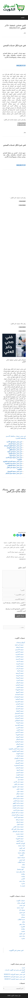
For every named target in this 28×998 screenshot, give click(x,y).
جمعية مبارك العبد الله (17, 829)
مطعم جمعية (21, 853)
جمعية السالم (20, 739)
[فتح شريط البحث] (2, 17)
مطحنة (23, 874)
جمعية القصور (20, 760)
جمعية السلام (20, 682)
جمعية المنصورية (19, 765)
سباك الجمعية (15, 545)
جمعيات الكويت (12, 542)
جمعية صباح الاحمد (18, 810)
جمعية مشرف (20, 834)
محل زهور (22, 924)
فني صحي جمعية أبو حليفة (14, 451)
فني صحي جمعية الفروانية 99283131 (14, 974)
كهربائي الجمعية (20, 843)
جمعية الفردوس (19, 716)
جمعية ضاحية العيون (18, 805)
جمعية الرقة (20, 671)
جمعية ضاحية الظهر (18, 803)
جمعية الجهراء (20, 734)
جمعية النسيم (20, 772)
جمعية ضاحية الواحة (18, 808)
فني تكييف (22, 848)
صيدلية (23, 917)
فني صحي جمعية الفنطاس (14, 465)
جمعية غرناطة (20, 819)
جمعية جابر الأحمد (19, 782)
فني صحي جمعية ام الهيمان (14, 447)
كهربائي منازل (21, 903)
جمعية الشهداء (20, 689)
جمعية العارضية (19, 701)
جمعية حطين (20, 789)
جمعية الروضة (20, 675)
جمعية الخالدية (20, 656)
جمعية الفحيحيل (19, 713)
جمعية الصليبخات (19, 697)
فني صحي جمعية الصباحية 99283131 (14, 976)
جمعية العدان (20, 706)
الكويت (22, 547)
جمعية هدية (20, 836)
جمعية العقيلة (20, 711)
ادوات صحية (20, 542)
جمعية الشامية (20, 685)
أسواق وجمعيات (20, 642)
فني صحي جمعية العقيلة (15, 453)
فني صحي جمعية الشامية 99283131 (15, 979)
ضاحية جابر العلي (14, 547)
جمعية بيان (21, 779)
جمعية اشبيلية (20, 647)
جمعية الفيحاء (20, 723)
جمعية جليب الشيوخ (18, 786)
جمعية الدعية (20, 661)
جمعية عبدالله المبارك (18, 815)
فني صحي (8, 545)
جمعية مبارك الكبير (18, 827)
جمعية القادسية (19, 725)
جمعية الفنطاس (19, 720)
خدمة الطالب (21, 862)
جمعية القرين (20, 727)
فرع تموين (22, 860)
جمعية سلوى (20, 796)
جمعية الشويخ (20, 692)
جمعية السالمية (19, 741)
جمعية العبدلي (20, 704)
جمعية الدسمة (20, 659)
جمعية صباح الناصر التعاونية (16, 749)
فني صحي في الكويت (16, 950)
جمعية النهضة (20, 753)
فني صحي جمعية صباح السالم (14, 473)
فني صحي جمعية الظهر (15, 449)
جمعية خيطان (20, 793)
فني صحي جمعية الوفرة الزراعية (13, 445)
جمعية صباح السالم (18, 798)
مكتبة (23, 864)
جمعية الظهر (20, 746)
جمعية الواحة (20, 756)
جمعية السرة (20, 680)
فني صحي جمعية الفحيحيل (14, 471)
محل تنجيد (22, 881)
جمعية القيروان (19, 763)
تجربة (23, 967)
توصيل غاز (22, 850)
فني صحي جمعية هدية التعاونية (13, 463)
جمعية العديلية (20, 708)
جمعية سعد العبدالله (18, 831)
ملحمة (23, 876)
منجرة (23, 883)
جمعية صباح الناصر (18, 801)
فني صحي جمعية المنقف (15, 443)
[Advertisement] (14, 182)
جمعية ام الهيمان (19, 758)
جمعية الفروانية (19, 718)
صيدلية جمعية (21, 857)
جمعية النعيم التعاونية (18, 751)
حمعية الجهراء (20, 838)
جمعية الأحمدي (19, 649)
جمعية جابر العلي (19, 784)
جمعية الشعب (20, 687)
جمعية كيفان (20, 824)
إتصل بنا (22, 886)
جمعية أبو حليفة (19, 645)
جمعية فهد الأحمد (19, 817)
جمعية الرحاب (20, 668)
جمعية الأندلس (19, 652)
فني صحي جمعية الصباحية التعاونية (12, 461)
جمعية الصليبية (20, 699)
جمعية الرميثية (20, 673)
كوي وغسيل (20, 869)
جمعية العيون (20, 841)
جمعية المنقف (20, 767)
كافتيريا (22, 855)
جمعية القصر (20, 730)
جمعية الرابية (20, 666)
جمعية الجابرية (20, 654)
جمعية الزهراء (20, 678)
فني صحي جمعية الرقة (15, 455)
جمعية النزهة (20, 770)
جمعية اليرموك (19, 777)
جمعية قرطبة (20, 822)
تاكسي (23, 878)
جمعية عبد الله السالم (18, 812)
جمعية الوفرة (20, 775)
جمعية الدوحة (20, 664)
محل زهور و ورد (20, 871)
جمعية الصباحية (19, 694)
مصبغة (23, 867)
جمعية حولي (20, 791)
